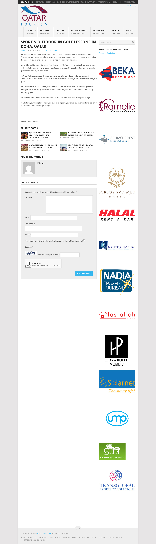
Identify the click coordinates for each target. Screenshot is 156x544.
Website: (28, 234)
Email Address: (31, 224)
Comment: (29, 197)
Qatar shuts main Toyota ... (98, 2)
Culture (60, 31)
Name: (27, 217)
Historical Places (87, 537)
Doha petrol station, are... (124, 2)
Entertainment (79, 31)
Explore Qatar (69, 537)
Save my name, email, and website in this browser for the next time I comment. (54, 241)
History (102, 537)
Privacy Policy (115, 537)
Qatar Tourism (44, 533)
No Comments (54, 50)
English (129, 5)
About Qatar (26, 537)
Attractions (41, 537)
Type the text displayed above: (48, 255)
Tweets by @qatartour (107, 53)
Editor (23, 50)
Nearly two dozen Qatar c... (47, 2)
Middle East (99, 31)
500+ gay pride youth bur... (73, 2)
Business (45, 31)
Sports (116, 31)
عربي (136, 5)
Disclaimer (55, 537)
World (130, 31)
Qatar (30, 31)
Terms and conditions (34, 540)
